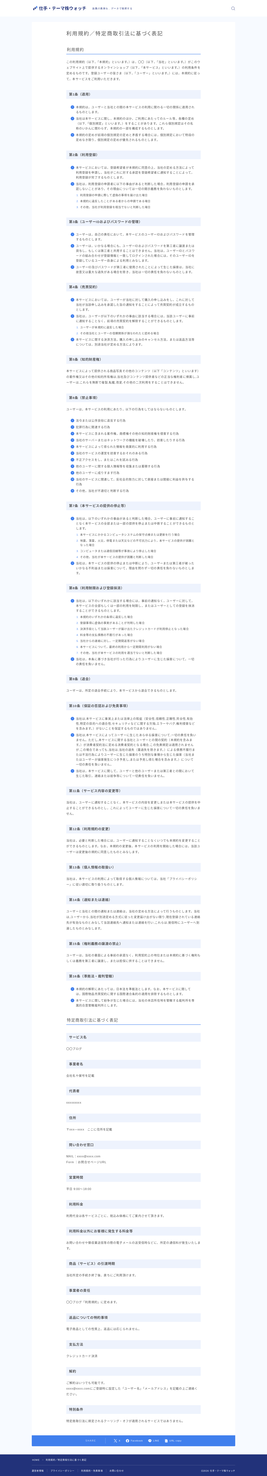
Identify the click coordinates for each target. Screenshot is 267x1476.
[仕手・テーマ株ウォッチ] (59, 8)
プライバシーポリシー (62, 1471)
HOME (36, 1460)
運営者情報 (38, 1471)
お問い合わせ (117, 1471)
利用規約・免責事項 (92, 1471)
